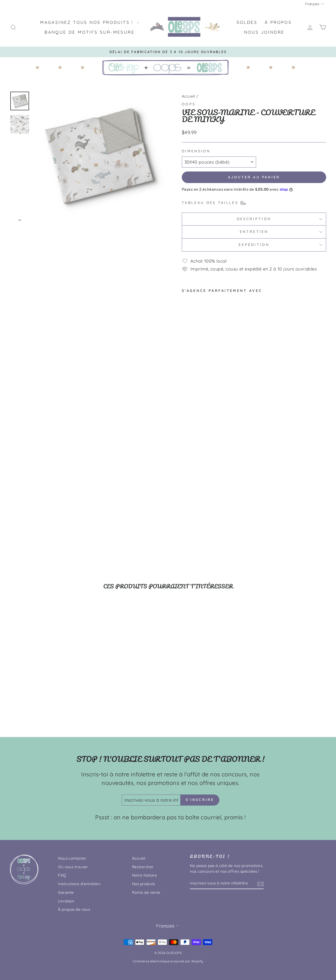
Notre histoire (144, 875)
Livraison (66, 901)
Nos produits (143, 883)
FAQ (62, 875)
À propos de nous (74, 909)
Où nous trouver (73, 867)
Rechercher (143, 867)
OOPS (189, 104)
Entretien (254, 231)
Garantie (66, 892)
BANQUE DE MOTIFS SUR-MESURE (90, 32)
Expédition (254, 244)
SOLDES (247, 22)
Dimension (196, 151)
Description (254, 219)
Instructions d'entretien (79, 883)
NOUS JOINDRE (264, 32)
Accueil (188, 96)
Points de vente (146, 892)
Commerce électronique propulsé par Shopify (168, 961)
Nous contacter (72, 858)
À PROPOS (278, 22)
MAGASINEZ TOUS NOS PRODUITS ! (87, 22)
